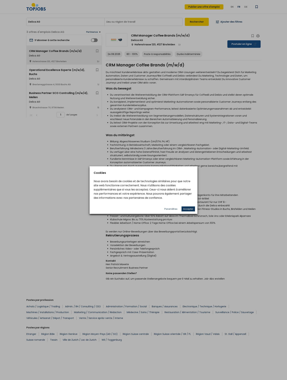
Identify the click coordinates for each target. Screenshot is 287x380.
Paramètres (170, 208)
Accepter (188, 208)
